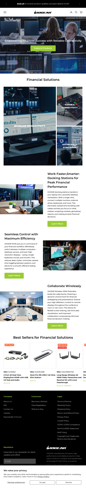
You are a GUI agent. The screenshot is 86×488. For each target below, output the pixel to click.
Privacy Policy (63, 417)
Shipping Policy (63, 409)
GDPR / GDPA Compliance (68, 425)
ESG (5, 405)
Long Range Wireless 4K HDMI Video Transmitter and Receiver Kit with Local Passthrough (69, 379)
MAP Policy (62, 432)
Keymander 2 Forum (12, 417)
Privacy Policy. (43, 477)
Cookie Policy (63, 421)
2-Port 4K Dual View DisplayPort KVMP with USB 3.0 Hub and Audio (16, 377)
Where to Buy (37, 409)
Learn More (57, 224)
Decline (69, 482)
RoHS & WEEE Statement (68, 428)
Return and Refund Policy (68, 413)
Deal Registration (38, 405)
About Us (8, 401)
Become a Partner (39, 401)
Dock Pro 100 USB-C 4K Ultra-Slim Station (43, 376)
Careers (7, 413)
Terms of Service (64, 401)
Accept (42, 482)
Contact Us (8, 409)
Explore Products (43, 48)
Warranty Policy (63, 405)
